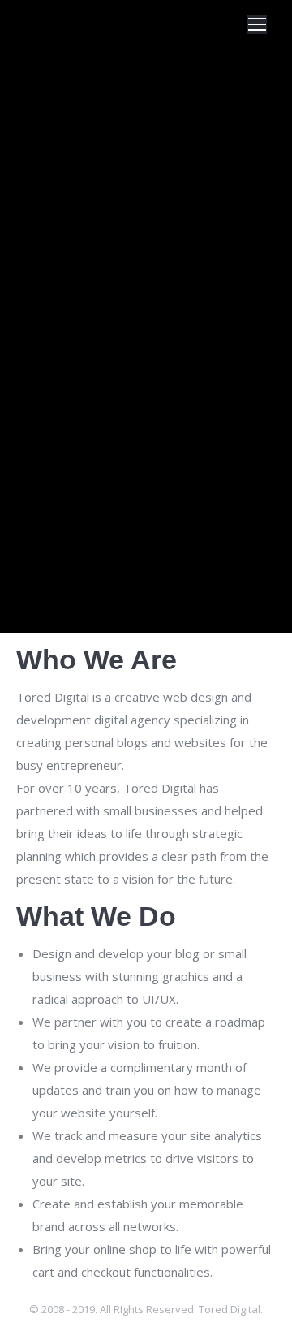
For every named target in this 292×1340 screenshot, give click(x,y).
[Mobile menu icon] (257, 24)
